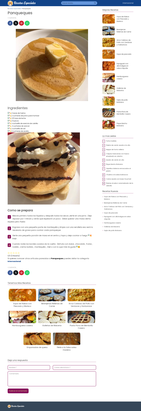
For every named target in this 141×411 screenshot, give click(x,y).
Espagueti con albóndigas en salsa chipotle (117, 217)
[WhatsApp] (27, 23)
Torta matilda (111, 141)
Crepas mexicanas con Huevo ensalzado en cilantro (117, 155)
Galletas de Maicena (112, 227)
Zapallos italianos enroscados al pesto (118, 169)
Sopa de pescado (111, 213)
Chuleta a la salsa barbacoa (117, 175)
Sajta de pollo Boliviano (113, 230)
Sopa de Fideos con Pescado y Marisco (116, 197)
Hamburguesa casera (112, 223)
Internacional (128, 3)
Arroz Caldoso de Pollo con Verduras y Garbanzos (118, 207)
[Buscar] (95, 3)
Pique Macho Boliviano (114, 164)
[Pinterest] (21, 23)
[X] (15, 23)
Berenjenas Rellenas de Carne (115, 203)
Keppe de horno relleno (115, 149)
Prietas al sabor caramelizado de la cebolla (119, 184)
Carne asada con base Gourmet (118, 179)
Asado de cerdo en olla (115, 160)
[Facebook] (10, 23)
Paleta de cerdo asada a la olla (118, 145)
